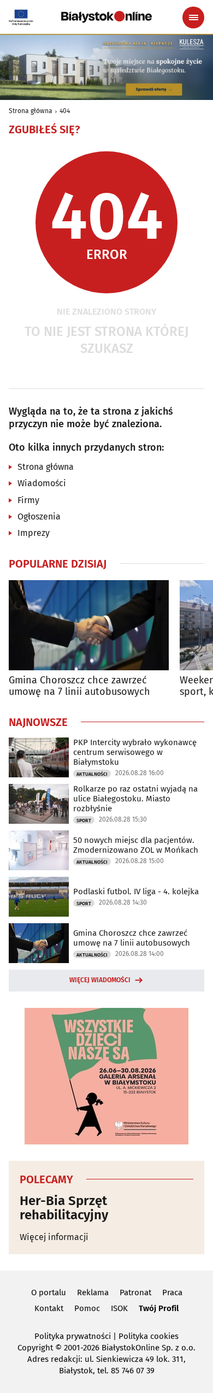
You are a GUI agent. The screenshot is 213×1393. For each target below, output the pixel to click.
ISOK (119, 1308)
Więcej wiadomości (100, 980)
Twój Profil (159, 1308)
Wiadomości (41, 483)
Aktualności (92, 774)
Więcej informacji (54, 1237)
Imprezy (33, 533)
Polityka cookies (149, 1336)
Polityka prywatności (72, 1336)
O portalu (48, 1292)
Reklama (93, 1292)
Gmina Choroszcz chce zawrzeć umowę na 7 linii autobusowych (79, 686)
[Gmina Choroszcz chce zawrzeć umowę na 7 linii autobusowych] (89, 625)
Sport (83, 820)
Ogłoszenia (39, 516)
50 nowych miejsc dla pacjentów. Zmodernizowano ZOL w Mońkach (135, 845)
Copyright (35, 1348)
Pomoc (87, 1308)
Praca (172, 1292)
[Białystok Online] (106, 17)
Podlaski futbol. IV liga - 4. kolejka (136, 891)
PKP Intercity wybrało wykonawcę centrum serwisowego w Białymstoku (135, 752)
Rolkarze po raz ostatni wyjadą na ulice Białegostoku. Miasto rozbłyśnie (135, 798)
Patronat (135, 1292)
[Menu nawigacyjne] (193, 17)
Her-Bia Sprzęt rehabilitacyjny (64, 1208)
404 (65, 111)
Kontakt (48, 1308)
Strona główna (30, 111)
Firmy (28, 500)
